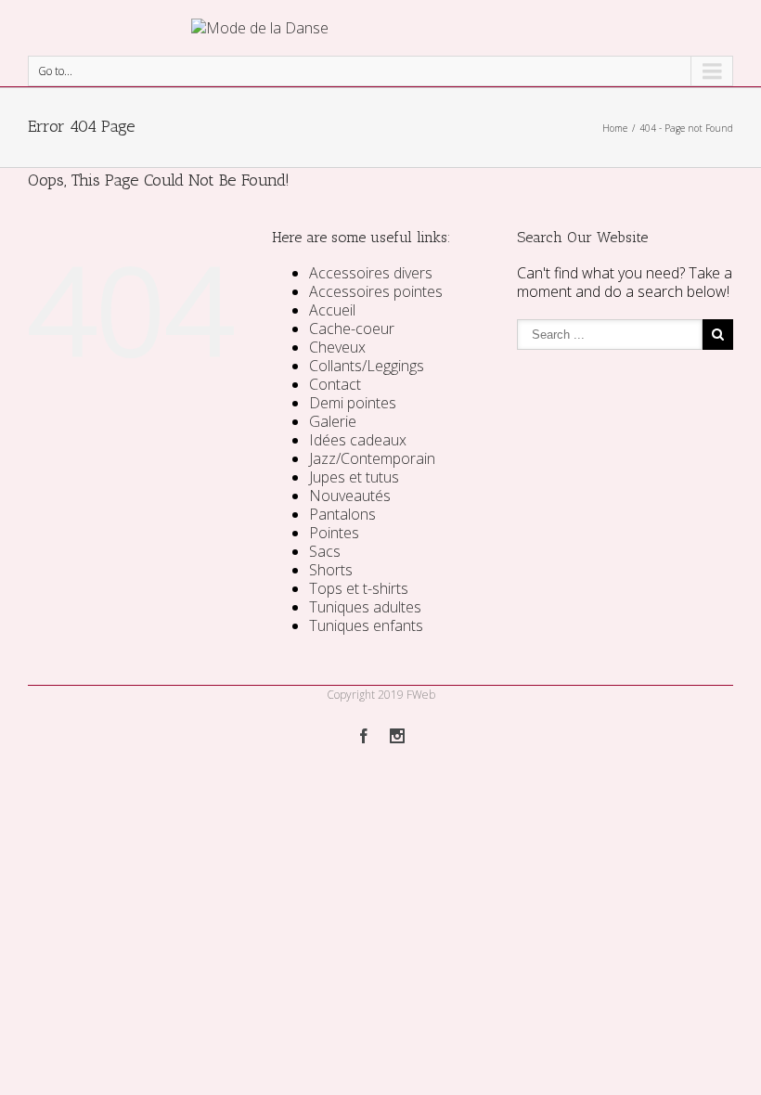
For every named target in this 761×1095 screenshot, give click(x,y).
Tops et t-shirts (358, 588)
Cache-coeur (351, 328)
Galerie (332, 421)
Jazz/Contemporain (372, 458)
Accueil (332, 310)
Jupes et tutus (354, 477)
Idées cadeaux (357, 440)
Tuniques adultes (365, 607)
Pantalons (342, 514)
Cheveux (337, 347)
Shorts (331, 570)
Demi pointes (352, 403)
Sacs (325, 551)
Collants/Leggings (366, 365)
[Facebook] (363, 735)
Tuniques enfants (366, 625)
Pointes (334, 532)
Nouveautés (350, 495)
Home (614, 128)
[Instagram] (397, 735)
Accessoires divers (370, 273)
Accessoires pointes (376, 291)
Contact (335, 384)
